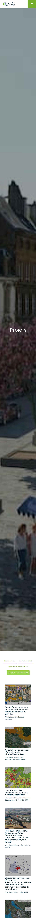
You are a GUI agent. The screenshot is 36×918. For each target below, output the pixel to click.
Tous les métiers (9, 661)
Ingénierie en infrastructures (18, 667)
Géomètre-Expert (25, 661)
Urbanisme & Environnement (18, 672)
